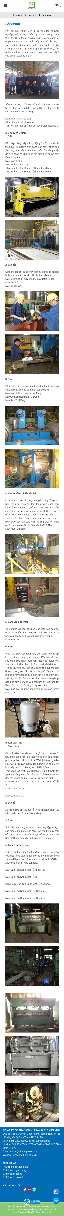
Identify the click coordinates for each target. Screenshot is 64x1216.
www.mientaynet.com (40, 1206)
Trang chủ (18, 15)
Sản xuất (32, 15)
